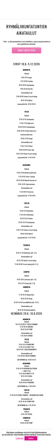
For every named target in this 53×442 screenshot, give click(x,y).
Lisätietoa (19, 438)
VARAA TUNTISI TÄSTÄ (26, 50)
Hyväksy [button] (30, 438)
